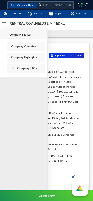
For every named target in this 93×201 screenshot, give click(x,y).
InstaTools (81, 13)
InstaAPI (38, 13)
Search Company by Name (22, 5)
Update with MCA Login (68, 55)
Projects (59, 13)
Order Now (46, 195)
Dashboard (14, 13)
